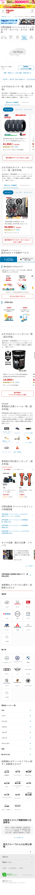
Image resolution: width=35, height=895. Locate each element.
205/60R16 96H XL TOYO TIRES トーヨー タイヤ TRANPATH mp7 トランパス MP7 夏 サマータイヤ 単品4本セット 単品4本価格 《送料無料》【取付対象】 (15, 140)
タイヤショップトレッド (12, 232)
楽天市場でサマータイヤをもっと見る (17, 158)
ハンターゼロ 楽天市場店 (11, 385)
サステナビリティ (22, 882)
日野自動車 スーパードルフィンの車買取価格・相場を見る (15, 521)
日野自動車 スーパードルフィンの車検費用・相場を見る (15, 526)
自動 (31, 37)
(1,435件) (10, 496)
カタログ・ (4, 37)
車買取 (10, 37)
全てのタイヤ (25, 102)
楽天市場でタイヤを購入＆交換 (27, 259)
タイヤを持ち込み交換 (9, 259)
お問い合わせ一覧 (12, 882)
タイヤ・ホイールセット (17, 79)
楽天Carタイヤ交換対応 (12, 102)
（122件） (17, 382)
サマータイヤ (8, 109)
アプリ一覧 (4, 882)
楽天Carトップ (5, 16)
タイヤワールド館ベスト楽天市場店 (14, 149)
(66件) (25, 496)
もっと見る (28, 566)
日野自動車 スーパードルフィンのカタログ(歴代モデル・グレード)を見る (15, 515)
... (12, 16)
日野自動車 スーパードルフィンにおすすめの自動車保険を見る (15, 532)
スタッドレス (18, 109)
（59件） (16, 147)
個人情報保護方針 (13, 868)
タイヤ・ (24, 37)
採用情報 (21, 868)
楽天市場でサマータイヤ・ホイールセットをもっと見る (17, 241)
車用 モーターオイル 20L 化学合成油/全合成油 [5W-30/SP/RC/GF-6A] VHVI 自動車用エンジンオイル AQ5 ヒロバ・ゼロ (15, 376)
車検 (17, 37)
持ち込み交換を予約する (17, 296)
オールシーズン (28, 109)
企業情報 (4, 868)
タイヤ (5, 79)
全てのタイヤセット (25, 185)
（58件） (18, 230)
